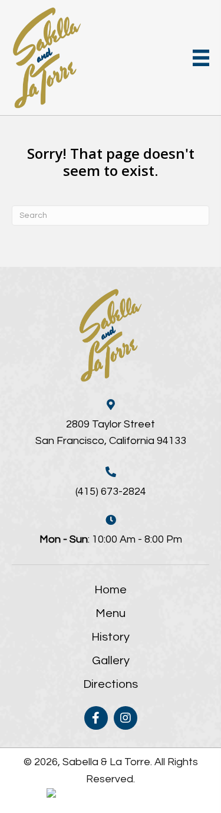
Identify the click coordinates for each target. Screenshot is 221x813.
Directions (110, 684)
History (110, 637)
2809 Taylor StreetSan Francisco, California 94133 (110, 433)
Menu (110, 613)
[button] (96, 718)
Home (110, 590)
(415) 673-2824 (110, 491)
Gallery (111, 661)
